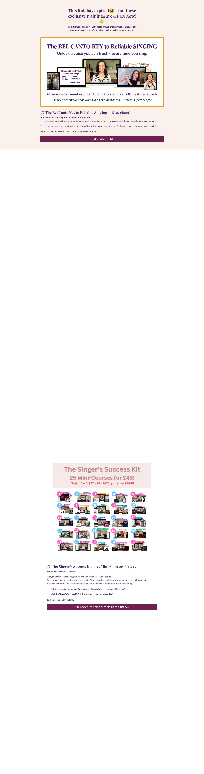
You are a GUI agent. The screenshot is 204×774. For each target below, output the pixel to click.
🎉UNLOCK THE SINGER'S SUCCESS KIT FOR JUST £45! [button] (102, 607)
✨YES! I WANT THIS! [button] (102, 138)
